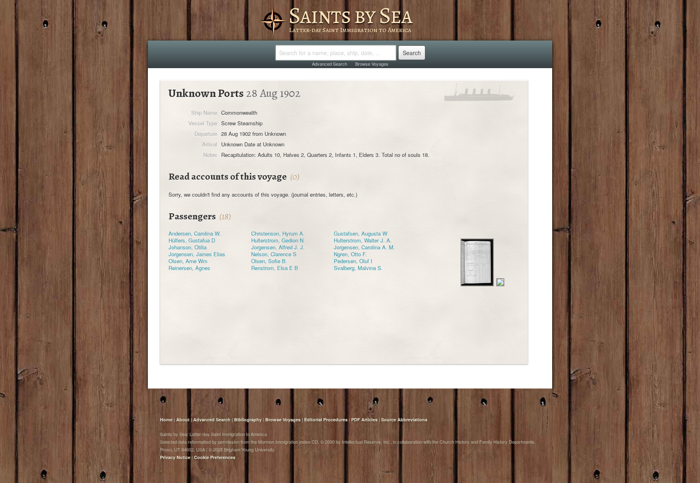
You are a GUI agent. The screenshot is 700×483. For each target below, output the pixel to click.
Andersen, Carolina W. (195, 233)
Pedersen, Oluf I (353, 261)
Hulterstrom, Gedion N (277, 240)
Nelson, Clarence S (274, 254)
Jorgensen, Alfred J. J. (278, 247)
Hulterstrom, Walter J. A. (363, 240)
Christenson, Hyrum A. (278, 233)
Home (166, 419)
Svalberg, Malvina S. (358, 268)
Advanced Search (329, 63)
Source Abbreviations (404, 419)
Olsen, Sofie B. (269, 261)
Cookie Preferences (214, 457)
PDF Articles (364, 419)
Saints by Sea (350, 15)
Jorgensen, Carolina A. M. (364, 247)
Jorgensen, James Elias (197, 254)
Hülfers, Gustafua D (192, 240)
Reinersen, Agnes (189, 268)
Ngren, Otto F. (350, 254)
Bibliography (248, 419)
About (183, 419)
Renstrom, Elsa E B (274, 268)
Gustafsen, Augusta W (360, 233)
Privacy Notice (175, 457)
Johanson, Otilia (188, 247)
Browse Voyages (371, 63)
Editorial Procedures (326, 419)
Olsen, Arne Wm (188, 261)
